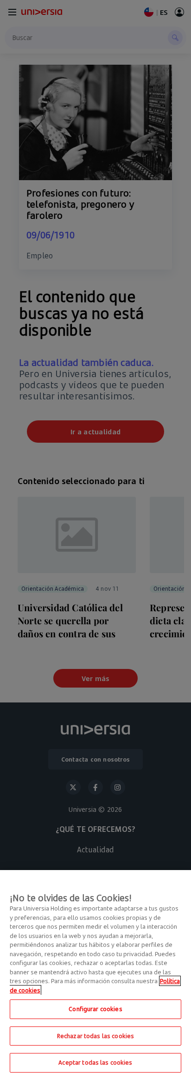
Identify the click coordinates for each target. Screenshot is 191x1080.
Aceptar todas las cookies (95, 1062)
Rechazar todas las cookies (95, 1036)
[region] (95, 975)
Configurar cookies (95, 1009)
